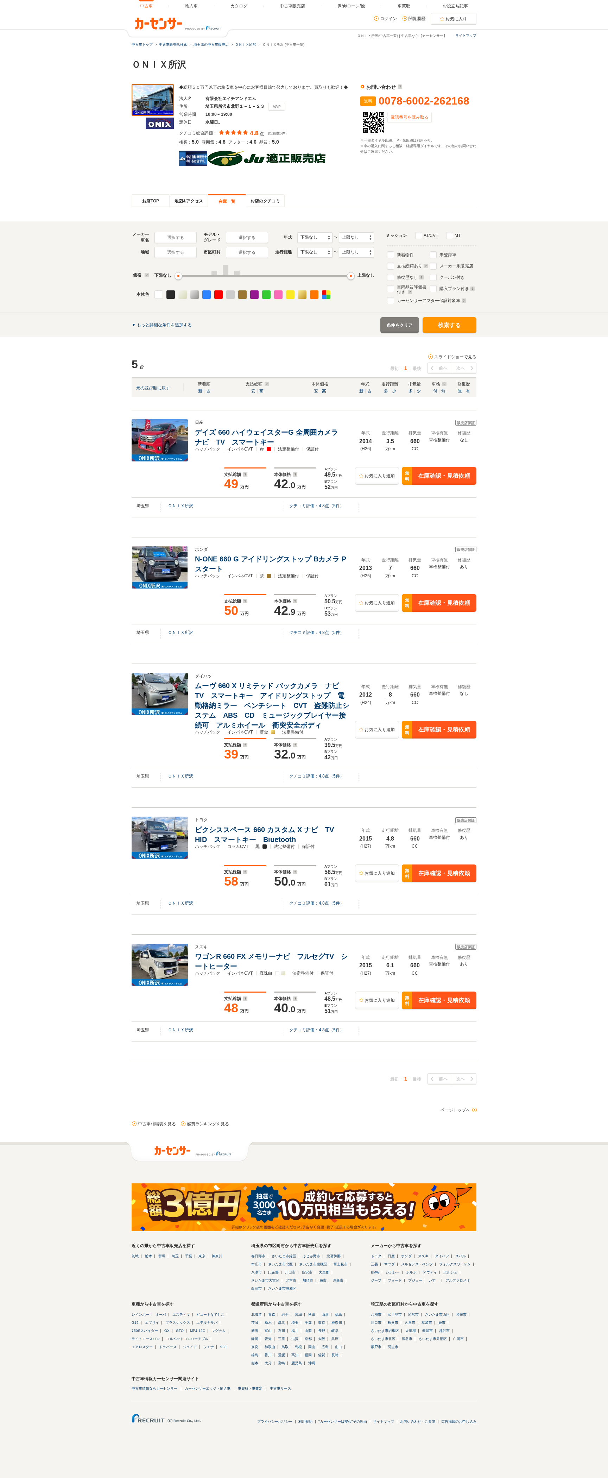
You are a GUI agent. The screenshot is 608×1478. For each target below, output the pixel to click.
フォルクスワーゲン (455, 1264)
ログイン (388, 18)
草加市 (427, 1323)
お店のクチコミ (265, 201)
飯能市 (427, 1331)
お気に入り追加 (380, 475)
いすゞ (434, 1280)
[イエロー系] (290, 294)
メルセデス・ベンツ (417, 1264)
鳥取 (285, 1347)
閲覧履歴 (416, 18)
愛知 (268, 1339)
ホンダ (406, 1256)
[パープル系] (254, 294)
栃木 (148, 1256)
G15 (135, 1323)
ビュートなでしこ (210, 1314)
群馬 (161, 1256)
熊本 (254, 1363)
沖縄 (311, 1363)
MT (458, 235)
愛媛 (281, 1355)
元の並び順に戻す (153, 387)
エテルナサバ (206, 1323)
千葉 (188, 1256)
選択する (175, 237)
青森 (271, 1314)
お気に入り (456, 19)
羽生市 (393, 1347)
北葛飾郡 (334, 1256)
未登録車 (447, 254)
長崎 (334, 1355)
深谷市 (407, 1339)
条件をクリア (400, 325)
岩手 (285, 1314)
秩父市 (393, 1323)
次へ (460, 368)
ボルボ (411, 1272)
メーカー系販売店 (456, 266)
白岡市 (256, 1288)
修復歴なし (407, 277)
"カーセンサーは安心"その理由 (342, 1421)
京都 (308, 1339)
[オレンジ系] (314, 294)
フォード (395, 1280)
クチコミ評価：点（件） (316, 505)
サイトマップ (465, 35)
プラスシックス (177, 1323)
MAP (277, 106)
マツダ (389, 1264)
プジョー (415, 1280)
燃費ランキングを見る (208, 1123)
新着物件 (405, 254)
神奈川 (217, 1256)
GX (167, 1331)
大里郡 (324, 1272)
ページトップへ (455, 1110)
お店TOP (150, 201)
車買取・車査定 (250, 1388)
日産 (391, 1256)
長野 (321, 1331)
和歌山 (270, 1347)
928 (223, 1347)
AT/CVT (431, 235)
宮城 (298, 1314)
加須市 (308, 1280)
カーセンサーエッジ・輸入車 (207, 1388)
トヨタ (376, 1256)
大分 (268, 1363)
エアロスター (142, 1347)
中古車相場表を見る (157, 1123)
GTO (180, 1331)
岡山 (311, 1347)
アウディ (430, 1272)
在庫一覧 (226, 201)
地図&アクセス (189, 201)
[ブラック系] (170, 294)
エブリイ (152, 1323)
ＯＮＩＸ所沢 (180, 505)
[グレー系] (230, 294)
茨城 (135, 1256)
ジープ (376, 1280)
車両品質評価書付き (411, 288)
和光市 (461, 1314)
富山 (268, 1331)
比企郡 (273, 1272)
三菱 (374, 1264)
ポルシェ (450, 1272)
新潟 (254, 1331)
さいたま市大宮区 (265, 1280)
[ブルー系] (206, 294)
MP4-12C (197, 1331)
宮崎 (281, 1363)
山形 (325, 1314)
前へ (443, 368)
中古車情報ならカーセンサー (154, 1388)
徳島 (254, 1355)
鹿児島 (296, 1363)
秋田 (311, 1314)
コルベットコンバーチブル (187, 1339)
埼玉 (175, 1256)
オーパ (161, 1314)
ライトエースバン (146, 1339)
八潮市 (256, 1272)
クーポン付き (452, 277)
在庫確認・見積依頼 (437, 476)
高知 (294, 1355)
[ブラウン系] (242, 294)
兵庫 (334, 1339)
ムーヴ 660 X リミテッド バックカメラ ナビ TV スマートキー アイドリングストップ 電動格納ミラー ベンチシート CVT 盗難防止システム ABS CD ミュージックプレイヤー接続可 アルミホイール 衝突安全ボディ (272, 705)
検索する (449, 325)
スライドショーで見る (455, 356)
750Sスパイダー (145, 1331)
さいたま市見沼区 (433, 1339)
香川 (268, 1355)
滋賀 (294, 1339)
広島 (325, 1347)
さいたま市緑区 (284, 1256)
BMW (375, 1272)
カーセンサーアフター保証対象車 (428, 300)
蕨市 (323, 1280)
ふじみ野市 (311, 1256)
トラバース (168, 1347)
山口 (338, 1347)
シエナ (208, 1347)
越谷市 (444, 1331)
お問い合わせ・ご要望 (417, 1421)
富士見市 (341, 1264)
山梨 (308, 1331)
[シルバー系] (194, 294)
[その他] (326, 294)
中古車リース (280, 1388)
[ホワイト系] (158, 294)
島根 (298, 1347)
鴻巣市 (338, 1280)
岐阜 (334, 1331)
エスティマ (181, 1314)
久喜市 (410, 1323)
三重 (281, 1339)
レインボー (140, 1314)
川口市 (290, 1272)
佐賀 (321, 1355)
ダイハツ (442, 1256)
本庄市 (256, 1264)
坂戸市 (376, 1347)
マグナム (218, 1331)
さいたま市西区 (437, 1314)
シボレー (393, 1272)
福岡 (308, 1355)
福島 (338, 1314)
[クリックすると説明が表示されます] (399, 87)
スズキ (423, 1256)
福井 (294, 1331)
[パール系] (182, 294)
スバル (460, 1256)
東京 (201, 1256)
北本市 (291, 1280)
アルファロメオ (457, 1280)
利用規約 (305, 1421)
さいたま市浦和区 (282, 1288)
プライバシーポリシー (274, 1421)
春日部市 (258, 1256)
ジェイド (190, 1347)
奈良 (254, 1347)
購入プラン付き (454, 288)
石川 (281, 1331)
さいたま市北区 (280, 1264)
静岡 (254, 1339)
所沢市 (307, 1272)
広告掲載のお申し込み (458, 1421)
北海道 (256, 1314)
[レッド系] (218, 294)
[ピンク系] (278, 294)
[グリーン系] (266, 294)
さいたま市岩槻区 (313, 1264)
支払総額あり (409, 266)
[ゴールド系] (302, 294)
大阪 (321, 1339)
